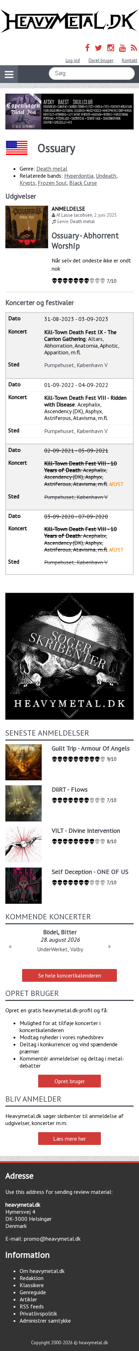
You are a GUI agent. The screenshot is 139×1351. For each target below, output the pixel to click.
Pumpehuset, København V (76, 365)
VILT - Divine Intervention (86, 830)
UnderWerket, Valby (60, 949)
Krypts (27, 182)
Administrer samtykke (45, 1320)
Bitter (69, 932)
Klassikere (32, 1285)
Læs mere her (69, 1138)
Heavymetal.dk (69, 21)
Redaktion (31, 1277)
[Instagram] (110, 48)
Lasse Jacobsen (76, 215)
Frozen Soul (52, 182)
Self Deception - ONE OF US (90, 872)
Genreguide (33, 1292)
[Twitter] (98, 48)
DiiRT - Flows (70, 789)
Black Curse (83, 182)
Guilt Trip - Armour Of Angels (91, 748)
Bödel (50, 932)
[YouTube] (122, 48)
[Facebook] (87, 48)
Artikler (28, 1299)
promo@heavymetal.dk (52, 1238)
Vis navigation (9, 74)
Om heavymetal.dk (42, 1270)
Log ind (73, 60)
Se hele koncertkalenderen (69, 975)
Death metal (51, 168)
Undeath (106, 175)
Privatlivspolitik (38, 1313)
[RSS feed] (134, 48)
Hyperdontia (78, 175)
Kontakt (129, 60)
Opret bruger (100, 60)
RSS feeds (32, 1306)
